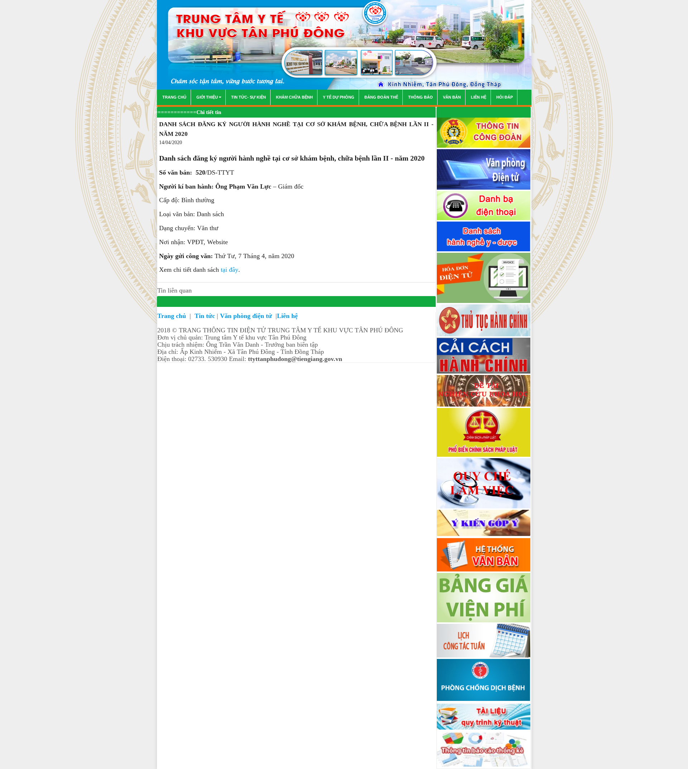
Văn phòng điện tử (247, 315)
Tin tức (205, 315)
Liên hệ (287, 315)
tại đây (229, 269)
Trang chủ (172, 315)
